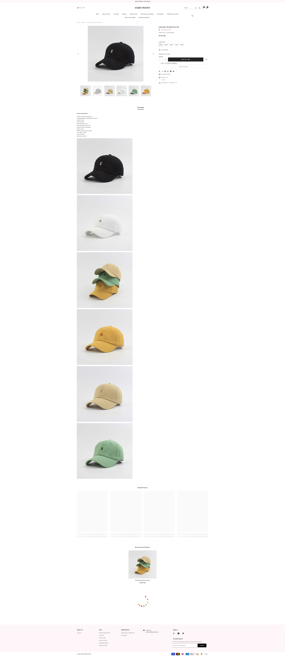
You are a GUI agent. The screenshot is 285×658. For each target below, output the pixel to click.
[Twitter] (162, 71)
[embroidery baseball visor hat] (142, 564)
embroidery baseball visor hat (142, 580)
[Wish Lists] (192, 16)
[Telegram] (170, 71)
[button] (78, 53)
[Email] (173, 71)
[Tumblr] (168, 71)
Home (78, 22)
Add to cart (185, 59)
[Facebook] (159, 71)
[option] (115, 54)
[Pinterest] (165, 71)
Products (83, 22)
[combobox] (189, 8)
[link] (92, 534)
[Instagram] (178, 633)
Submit (202, 645)
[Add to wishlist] (206, 59)
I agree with (163, 63)
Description (140, 107)
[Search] (190, 8)
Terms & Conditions (172, 63)
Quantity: (161, 56)
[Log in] (200, 8)
